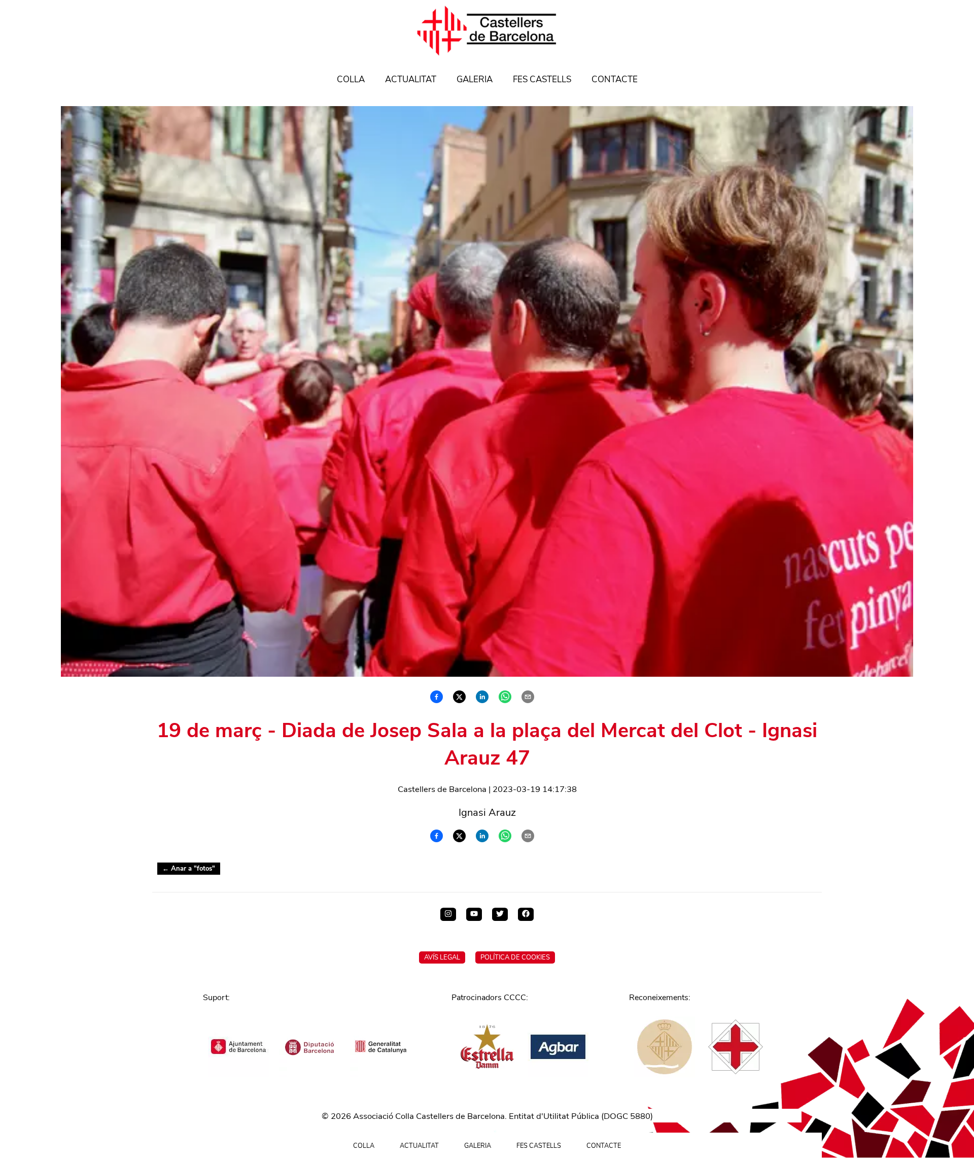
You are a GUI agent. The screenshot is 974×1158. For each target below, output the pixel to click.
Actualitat (410, 79)
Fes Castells (542, 79)
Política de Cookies (515, 957)
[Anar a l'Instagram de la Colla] (448, 914)
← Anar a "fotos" (188, 868)
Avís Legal (442, 957)
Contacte (615, 79)
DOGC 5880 (627, 1116)
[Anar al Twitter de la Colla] (500, 914)
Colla (351, 79)
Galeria (475, 79)
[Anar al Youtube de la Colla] (474, 914)
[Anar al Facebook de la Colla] (526, 914)
